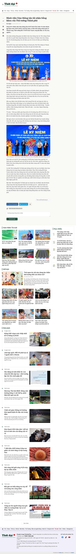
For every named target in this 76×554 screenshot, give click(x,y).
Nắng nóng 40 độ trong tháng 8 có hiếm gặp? (26, 261)
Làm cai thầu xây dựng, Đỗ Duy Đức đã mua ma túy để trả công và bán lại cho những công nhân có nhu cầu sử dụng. (16, 492)
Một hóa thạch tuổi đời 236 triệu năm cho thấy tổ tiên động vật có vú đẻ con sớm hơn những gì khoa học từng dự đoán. (16, 437)
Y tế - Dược (7, 10)
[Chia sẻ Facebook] (3, 29)
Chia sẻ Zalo (24, 204)
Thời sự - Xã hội (14, 10)
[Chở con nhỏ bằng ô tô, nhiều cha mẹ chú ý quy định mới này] (42, 294)
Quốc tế (42, 10)
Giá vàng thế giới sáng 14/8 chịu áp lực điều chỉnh (16, 468)
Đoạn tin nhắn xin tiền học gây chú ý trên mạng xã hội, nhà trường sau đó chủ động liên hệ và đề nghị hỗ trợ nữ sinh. (16, 380)
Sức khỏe (21, 10)
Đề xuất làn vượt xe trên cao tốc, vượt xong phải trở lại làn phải (42, 261)
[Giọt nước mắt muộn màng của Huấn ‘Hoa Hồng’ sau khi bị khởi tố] (42, 314)
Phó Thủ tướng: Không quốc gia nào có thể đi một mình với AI (25, 243)
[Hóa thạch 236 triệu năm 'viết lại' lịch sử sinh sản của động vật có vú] (39, 435)
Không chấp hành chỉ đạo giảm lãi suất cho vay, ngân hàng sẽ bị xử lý (9, 301)
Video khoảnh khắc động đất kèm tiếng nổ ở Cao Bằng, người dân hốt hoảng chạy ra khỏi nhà (64, 258)
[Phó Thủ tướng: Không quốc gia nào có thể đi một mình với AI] (26, 235)
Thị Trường (27, 10)
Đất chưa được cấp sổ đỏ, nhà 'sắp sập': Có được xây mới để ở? (65, 265)
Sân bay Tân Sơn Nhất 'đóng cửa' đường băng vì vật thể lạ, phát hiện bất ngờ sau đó (9, 262)
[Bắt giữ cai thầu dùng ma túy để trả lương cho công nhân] (39, 492)
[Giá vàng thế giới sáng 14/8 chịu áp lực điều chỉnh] (39, 473)
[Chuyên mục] (3, 4)
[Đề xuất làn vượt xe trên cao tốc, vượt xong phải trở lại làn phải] (42, 254)
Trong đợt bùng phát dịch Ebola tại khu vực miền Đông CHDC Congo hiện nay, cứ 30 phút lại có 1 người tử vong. (16, 359)
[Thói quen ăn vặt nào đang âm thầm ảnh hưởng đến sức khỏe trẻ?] (12, 278)
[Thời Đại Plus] (11, 4)
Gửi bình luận (12, 219)
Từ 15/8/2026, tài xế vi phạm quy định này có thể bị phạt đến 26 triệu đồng (65, 242)
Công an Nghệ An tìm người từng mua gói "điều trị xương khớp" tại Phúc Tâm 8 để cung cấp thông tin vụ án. (15, 514)
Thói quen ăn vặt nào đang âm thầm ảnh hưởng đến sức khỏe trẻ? (37, 273)
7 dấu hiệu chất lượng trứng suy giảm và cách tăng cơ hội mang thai (15, 450)
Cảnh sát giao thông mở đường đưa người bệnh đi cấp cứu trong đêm (16, 412)
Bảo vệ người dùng (35, 10)
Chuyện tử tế (48, 10)
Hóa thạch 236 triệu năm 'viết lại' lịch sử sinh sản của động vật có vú (16, 431)
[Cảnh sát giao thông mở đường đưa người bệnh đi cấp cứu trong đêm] (39, 416)
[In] (30, 204)
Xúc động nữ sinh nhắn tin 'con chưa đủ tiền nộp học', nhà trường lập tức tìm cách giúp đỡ (16, 374)
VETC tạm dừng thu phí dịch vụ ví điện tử (9, 242)
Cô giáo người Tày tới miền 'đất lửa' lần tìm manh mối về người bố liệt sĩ (26, 302)
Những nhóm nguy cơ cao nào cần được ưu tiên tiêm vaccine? (26, 322)
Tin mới (54, 10)
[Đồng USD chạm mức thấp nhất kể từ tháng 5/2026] (39, 339)
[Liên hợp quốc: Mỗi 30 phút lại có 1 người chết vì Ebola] (39, 358)
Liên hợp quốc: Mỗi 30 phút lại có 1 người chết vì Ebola (16, 354)
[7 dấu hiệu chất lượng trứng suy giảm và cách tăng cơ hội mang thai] (39, 454)
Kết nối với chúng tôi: (67, 534)
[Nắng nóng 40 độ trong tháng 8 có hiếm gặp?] (26, 254)
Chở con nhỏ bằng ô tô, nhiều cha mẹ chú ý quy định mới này (42, 301)
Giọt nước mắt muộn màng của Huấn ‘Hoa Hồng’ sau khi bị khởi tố (42, 322)
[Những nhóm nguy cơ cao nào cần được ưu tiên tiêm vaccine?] (26, 314)
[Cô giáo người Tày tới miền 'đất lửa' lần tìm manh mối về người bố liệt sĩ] (26, 294)
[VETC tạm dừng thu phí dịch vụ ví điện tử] (9, 235)
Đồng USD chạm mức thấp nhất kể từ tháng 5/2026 (15, 334)
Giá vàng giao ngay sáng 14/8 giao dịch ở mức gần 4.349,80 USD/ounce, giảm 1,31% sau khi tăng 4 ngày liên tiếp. (15, 473)
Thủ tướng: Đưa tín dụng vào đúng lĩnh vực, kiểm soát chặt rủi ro (42, 243)
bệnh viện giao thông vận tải (15, 208)
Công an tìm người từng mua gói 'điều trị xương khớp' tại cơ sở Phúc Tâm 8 (15, 508)
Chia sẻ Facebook (13, 204)
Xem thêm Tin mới (10, 228)
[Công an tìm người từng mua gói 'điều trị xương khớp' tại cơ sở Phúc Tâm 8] (39, 512)
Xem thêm (26, 523)
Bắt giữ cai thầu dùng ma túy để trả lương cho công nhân (15, 488)
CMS (61, 552)
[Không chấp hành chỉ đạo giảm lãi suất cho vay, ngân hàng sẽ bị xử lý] (9, 294)
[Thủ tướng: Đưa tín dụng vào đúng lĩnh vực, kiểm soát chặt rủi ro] (42, 235)
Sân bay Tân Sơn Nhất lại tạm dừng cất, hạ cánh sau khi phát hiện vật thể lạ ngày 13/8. (16, 398)
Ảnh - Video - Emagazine (63, 10)
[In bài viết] (3, 36)
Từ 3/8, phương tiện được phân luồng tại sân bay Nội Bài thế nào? (64, 249)
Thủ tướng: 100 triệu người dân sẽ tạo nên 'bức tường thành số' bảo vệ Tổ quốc (65, 234)
